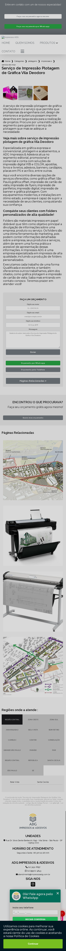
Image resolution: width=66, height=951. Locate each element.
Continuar (33, 944)
